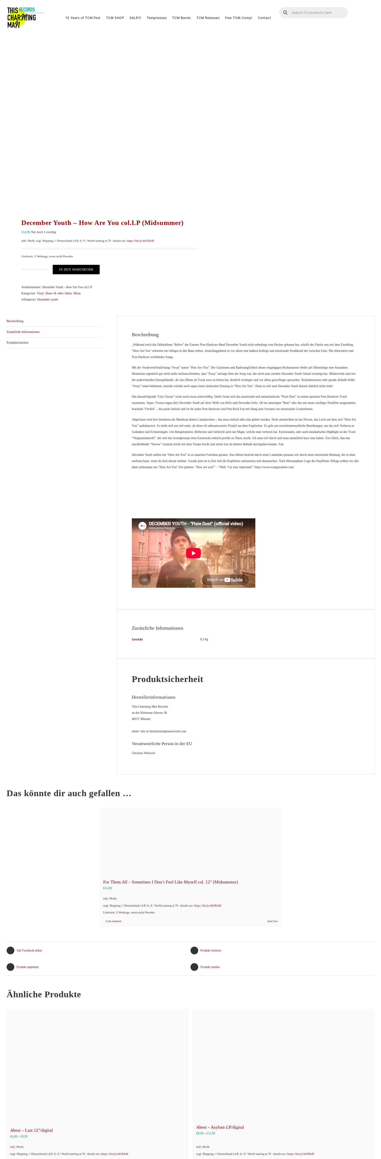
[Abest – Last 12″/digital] (97, 1065)
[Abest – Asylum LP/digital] (283, 1064)
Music (77, 293)
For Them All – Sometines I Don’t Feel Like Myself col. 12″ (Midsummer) (170, 881)
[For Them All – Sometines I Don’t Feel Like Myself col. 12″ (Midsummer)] (190, 841)
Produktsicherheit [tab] (17, 342)
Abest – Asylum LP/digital (220, 1127)
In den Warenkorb (76, 269)
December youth (47, 299)
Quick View (272, 921)
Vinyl (40, 293)
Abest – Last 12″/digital (31, 1130)
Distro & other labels (58, 293)
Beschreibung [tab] (15, 321)
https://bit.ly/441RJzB (140, 240)
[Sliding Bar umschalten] (367, 18)
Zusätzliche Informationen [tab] (23, 332)
